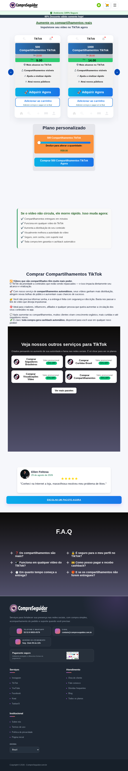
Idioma (13, 744)
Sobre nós (16, 722)
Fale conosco (74, 683)
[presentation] (13, 69)
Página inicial (18, 737)
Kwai (14, 698)
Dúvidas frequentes (77, 688)
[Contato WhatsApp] (99, 5)
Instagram (16, 678)
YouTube (16, 688)
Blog (70, 693)
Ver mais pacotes (64, 390)
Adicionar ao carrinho (37, 103)
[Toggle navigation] (114, 5)
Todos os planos (75, 698)
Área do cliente (75, 678)
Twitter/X (16, 703)
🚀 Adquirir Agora (37, 92)
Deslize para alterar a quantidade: (64, 145)
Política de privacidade (22, 732)
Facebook (16, 693)
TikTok (15, 683)
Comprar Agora (64, 162)
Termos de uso (18, 727)
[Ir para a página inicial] (29, 608)
